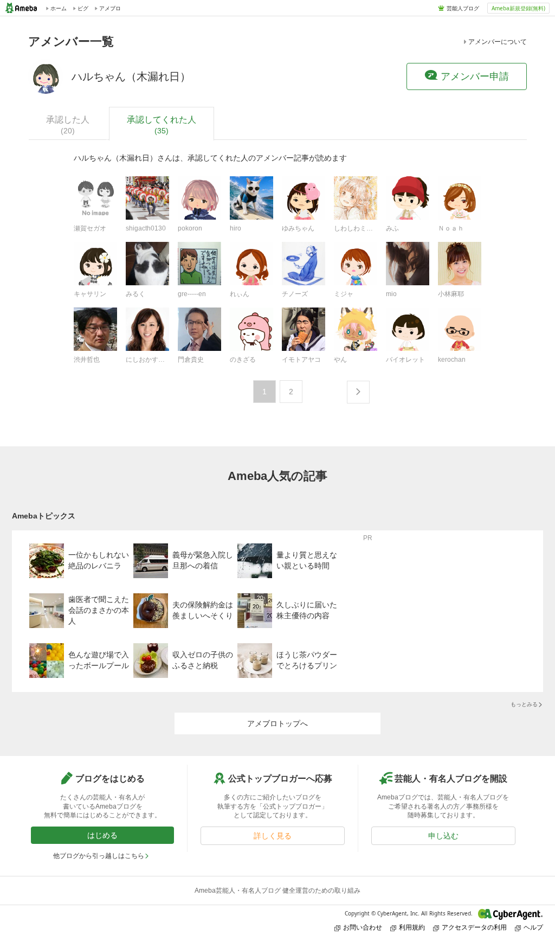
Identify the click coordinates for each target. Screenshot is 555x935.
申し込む (443, 835)
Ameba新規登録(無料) (518, 8)
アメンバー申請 (475, 76)
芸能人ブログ (463, 8)
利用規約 (412, 927)
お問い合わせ (362, 927)
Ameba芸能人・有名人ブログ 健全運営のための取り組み (277, 890)
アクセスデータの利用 (474, 927)
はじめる (102, 835)
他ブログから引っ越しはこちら (98, 856)
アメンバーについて (497, 42)
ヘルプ (533, 927)
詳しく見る (273, 835)
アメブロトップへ (277, 723)
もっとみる (524, 704)
